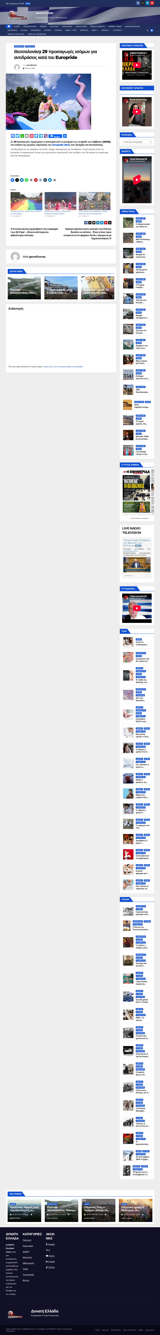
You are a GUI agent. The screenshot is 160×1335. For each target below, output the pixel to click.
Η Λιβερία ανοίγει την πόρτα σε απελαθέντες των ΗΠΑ (143, 228)
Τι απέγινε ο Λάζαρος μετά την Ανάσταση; (142, 947)
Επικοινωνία (149, 1330)
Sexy (94, 30)
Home (97, 1330)
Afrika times (115, 26)
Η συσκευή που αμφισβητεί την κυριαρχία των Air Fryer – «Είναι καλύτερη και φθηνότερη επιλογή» (34, 232)
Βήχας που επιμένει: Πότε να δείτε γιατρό (143, 797)
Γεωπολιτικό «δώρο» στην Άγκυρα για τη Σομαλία (141, 455)
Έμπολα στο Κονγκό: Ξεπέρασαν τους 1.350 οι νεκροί (142, 334)
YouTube (52, 1256)
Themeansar (10, 1331)
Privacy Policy (116, 1330)
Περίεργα (84, 30)
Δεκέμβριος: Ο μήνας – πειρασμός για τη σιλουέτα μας (142, 844)
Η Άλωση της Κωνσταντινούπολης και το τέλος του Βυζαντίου (141, 930)
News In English (16, 34)
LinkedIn (52, 1261)
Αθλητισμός (81, 26)
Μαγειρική (12, 30)
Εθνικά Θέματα (97, 26)
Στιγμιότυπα (30, 46)
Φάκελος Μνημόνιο (37, 34)
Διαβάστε (139, 668)
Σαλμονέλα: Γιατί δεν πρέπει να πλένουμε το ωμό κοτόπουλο (142, 662)
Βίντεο (26, 1280)
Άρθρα (140, 1330)
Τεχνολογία (28, 1274)
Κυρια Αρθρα (140, 695)
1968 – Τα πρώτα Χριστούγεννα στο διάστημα (141, 1021)
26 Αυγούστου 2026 (20, 1214)
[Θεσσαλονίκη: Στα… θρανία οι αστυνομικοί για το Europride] (26, 201)
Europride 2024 (60, 144)
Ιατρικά (47, 30)
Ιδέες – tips (70, 30)
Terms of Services (129, 1330)
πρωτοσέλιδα (136, 518)
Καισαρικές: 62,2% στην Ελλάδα (141, 721)
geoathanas (32, 65)
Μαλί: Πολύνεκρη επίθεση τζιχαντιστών (143, 241)
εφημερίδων (145, 518)
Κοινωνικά (36, 30)
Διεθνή (43, 26)
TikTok (51, 1267)
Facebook (52, 1244)
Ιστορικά (117, 30)
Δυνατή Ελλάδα (44, 13)
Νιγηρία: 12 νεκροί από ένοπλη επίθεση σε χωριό (142, 258)
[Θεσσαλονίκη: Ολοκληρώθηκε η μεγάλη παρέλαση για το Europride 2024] (94, 201)
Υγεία (25, 1269)
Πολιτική (54, 26)
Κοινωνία (27, 1257)
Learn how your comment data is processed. (63, 366)
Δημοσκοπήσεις (132, 26)
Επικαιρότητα (30, 26)
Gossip (58, 30)
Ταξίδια (24, 30)
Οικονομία (67, 26)
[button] (148, 30)
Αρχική (17, 26)
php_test (105, 1330)
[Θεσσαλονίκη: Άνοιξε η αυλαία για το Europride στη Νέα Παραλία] (60, 201)
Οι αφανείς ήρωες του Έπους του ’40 (142, 1074)
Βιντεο (105, 30)
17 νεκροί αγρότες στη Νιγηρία (141, 423)
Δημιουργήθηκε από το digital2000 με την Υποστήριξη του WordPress (31, 1329)
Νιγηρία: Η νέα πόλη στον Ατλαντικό (141, 348)
